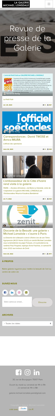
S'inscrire (42, 302)
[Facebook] (5, 293)
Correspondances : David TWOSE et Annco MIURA (25, 138)
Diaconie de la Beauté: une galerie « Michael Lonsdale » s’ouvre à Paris (26, 232)
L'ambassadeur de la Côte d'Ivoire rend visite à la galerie (24, 182)
